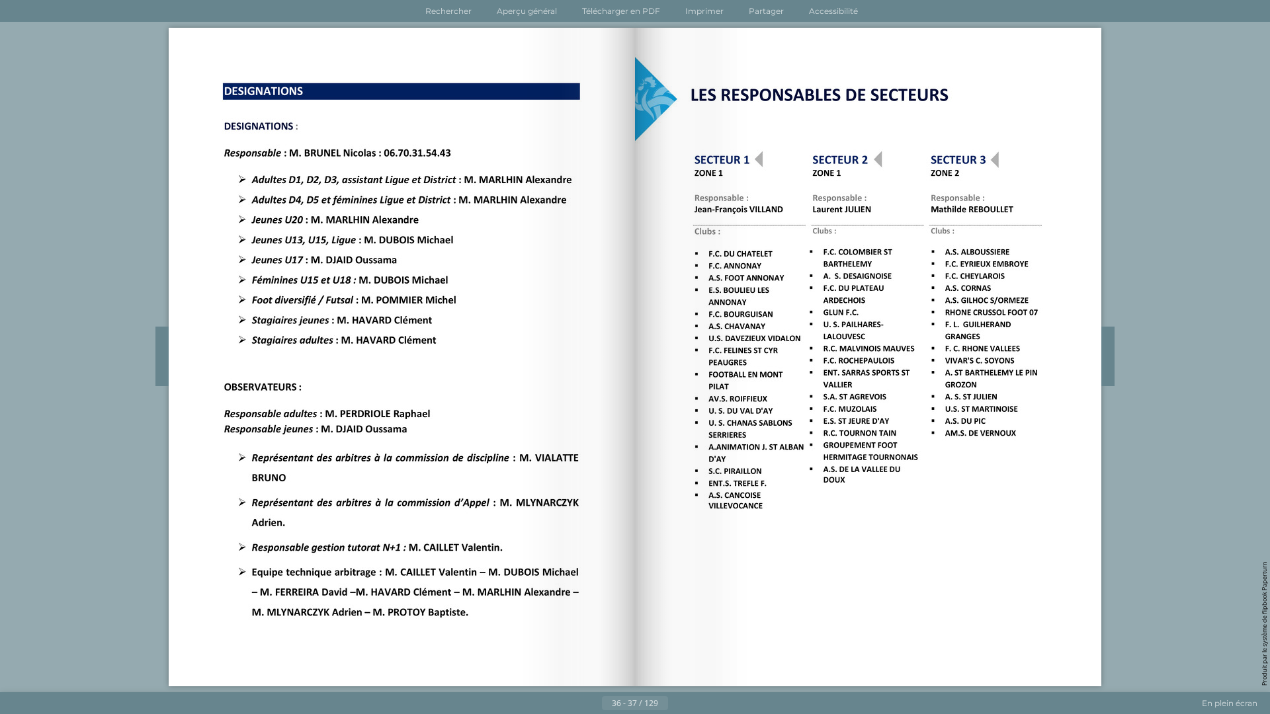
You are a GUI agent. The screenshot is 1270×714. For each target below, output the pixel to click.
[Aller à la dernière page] (699, 703)
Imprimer (704, 11)
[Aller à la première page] (570, 703)
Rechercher (448, 11)
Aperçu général (527, 11)
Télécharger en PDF (621, 11)
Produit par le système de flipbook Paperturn (1264, 623)
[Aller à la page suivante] (678, 703)
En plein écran (1229, 703)
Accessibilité (833, 11)
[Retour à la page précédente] (591, 703)
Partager (766, 11)
